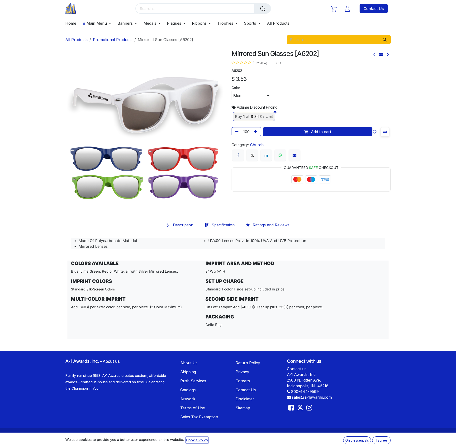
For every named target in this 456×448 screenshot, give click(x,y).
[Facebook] (238, 155)
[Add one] (256, 131)
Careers (243, 380)
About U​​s (189, 362)
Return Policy (248, 362)
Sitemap (243, 408)
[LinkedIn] (266, 155)
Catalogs (188, 389)
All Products (76, 39)
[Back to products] (381, 54)
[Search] (262, 8)
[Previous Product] (374, 54)
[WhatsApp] (280, 155)
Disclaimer (245, 399)
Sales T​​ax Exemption (199, 417)
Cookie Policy (197, 440)
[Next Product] (387, 54)
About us (111, 361)
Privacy (242, 371)
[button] (375, 131)
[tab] (180, 225)
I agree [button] (381, 440)
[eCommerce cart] (334, 9)
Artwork (187, 399)
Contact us (296, 368)
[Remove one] (236, 131)
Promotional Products (113, 39)
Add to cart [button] (320, 131)
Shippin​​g (188, 371)
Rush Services (193, 380)
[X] (252, 155)
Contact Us (374, 8)
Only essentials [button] (357, 440)
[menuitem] (72, 23)
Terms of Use (192, 408)
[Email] (294, 155)
